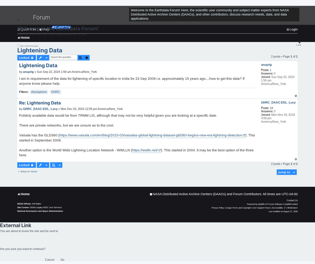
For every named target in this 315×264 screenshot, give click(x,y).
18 (271, 108)
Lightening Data (39, 50)
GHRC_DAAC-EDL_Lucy (278, 102)
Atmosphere (39, 91)
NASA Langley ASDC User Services (46, 207)
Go (62, 259)
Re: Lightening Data (40, 103)
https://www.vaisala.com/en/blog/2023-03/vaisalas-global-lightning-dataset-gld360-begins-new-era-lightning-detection (150, 135)
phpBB (261, 204)
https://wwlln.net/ (145, 150)
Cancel (49, 259)
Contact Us (292, 200)
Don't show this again (29, 46)
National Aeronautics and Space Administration (40, 211)
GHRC (55, 91)
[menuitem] (205, 194)
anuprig (266, 64)
